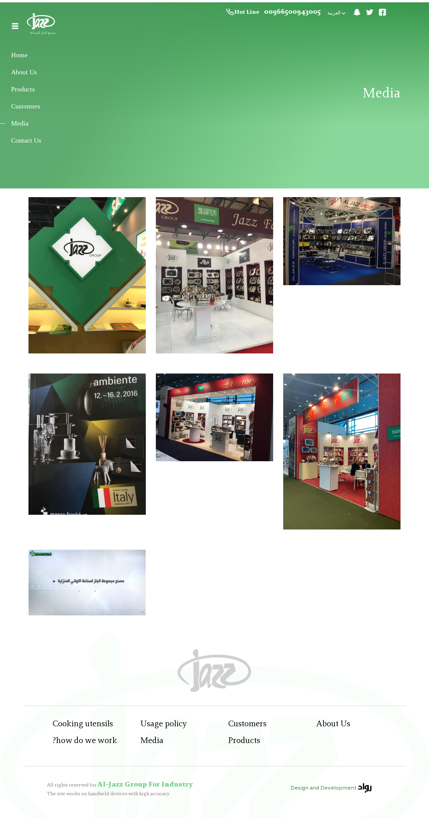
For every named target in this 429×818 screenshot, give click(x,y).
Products (23, 89)
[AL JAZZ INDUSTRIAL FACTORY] (42, 24)
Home (19, 55)
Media (19, 123)
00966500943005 (292, 12)
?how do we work (85, 741)
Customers (25, 106)
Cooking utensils (83, 724)
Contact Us (26, 140)
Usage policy (163, 724)
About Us (24, 72)
